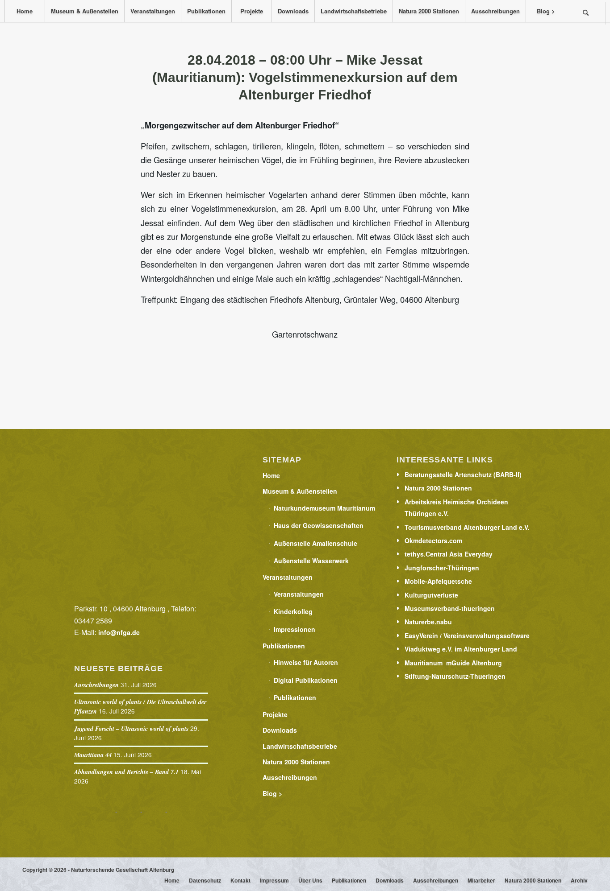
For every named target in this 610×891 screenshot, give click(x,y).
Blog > (272, 793)
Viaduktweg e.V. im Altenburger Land (461, 648)
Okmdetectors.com (433, 540)
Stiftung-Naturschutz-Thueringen (455, 676)
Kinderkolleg (293, 611)
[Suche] (586, 13)
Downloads (280, 730)
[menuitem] (24, 11)
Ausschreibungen (96, 685)
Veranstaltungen (288, 577)
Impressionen (294, 629)
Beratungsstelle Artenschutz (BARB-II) (463, 474)
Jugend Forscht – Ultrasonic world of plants (131, 728)
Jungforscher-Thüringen (442, 567)
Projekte (275, 714)
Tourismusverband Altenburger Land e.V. (467, 527)
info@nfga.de (119, 632)
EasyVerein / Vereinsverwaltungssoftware (467, 635)
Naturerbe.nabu (428, 621)
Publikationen (284, 645)
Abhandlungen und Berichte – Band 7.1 (126, 771)
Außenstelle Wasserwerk (311, 560)
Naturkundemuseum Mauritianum (324, 507)
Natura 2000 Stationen (296, 761)
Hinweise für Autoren (306, 662)
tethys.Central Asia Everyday (449, 553)
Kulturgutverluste (431, 594)
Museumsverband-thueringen (450, 608)
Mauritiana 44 (93, 755)
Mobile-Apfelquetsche (438, 581)
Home (271, 475)
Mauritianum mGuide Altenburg (453, 662)
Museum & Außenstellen (300, 491)
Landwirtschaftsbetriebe (300, 746)
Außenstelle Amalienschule (315, 543)
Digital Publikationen (306, 680)
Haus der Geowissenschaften (318, 525)
